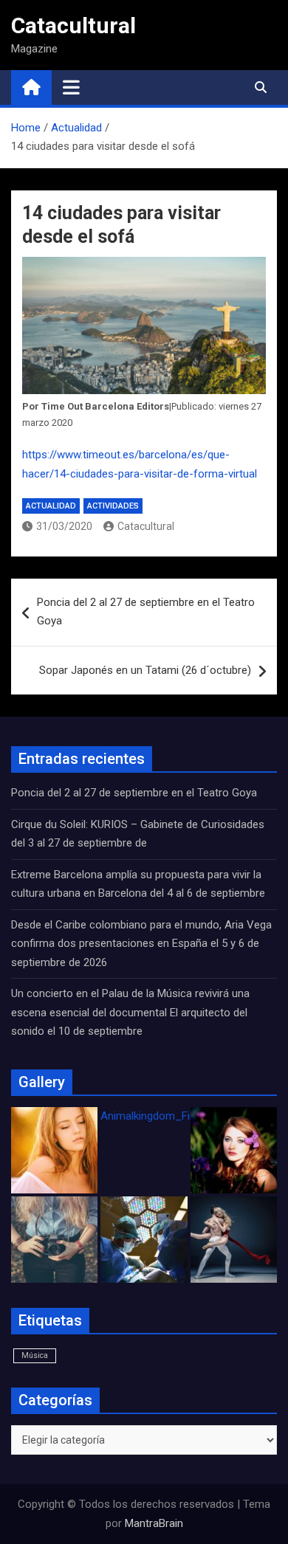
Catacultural (73, 25)
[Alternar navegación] (71, 87)
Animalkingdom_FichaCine (164, 1116)
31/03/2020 (64, 526)
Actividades (113, 506)
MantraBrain (154, 1523)
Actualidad (51, 506)
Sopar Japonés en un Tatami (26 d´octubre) (145, 670)
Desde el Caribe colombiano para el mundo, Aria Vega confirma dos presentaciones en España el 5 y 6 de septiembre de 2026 (141, 943)
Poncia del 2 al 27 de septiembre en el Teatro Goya (146, 612)
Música (34, 1355)
